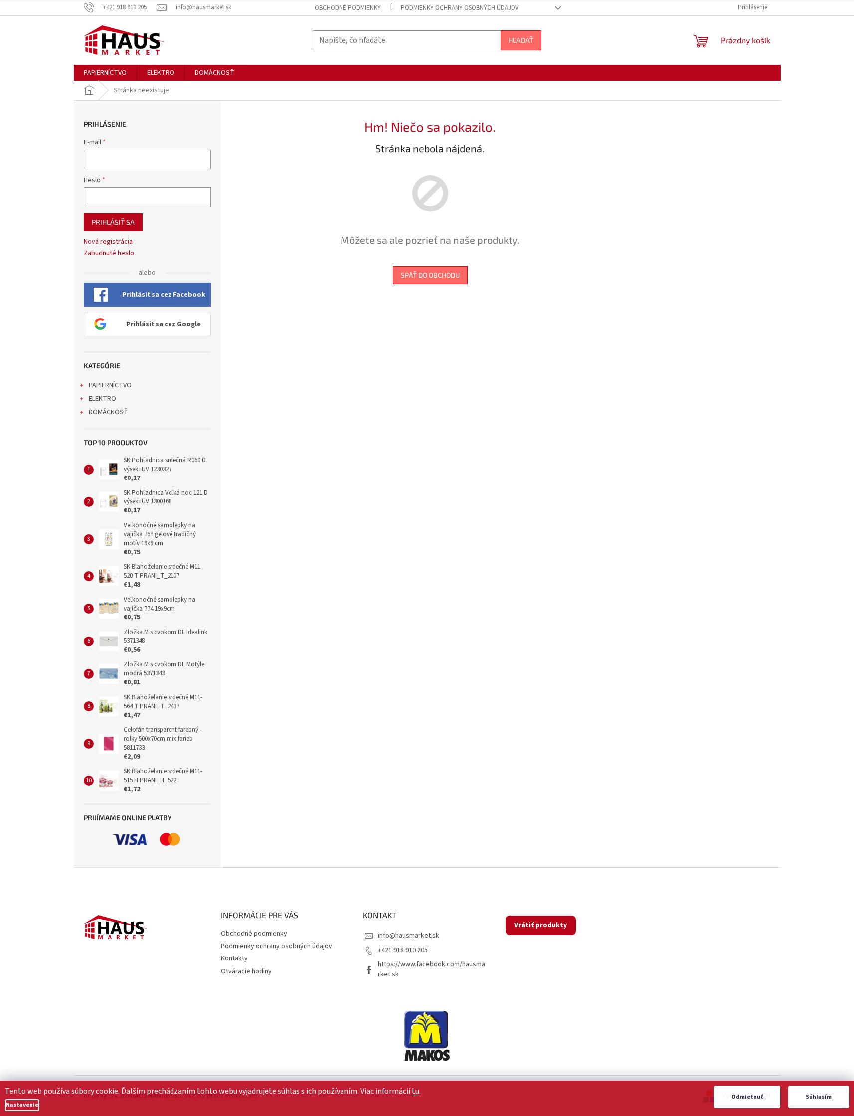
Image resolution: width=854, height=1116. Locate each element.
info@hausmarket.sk (408, 936)
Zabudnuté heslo (109, 253)
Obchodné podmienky (348, 7)
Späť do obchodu (430, 275)
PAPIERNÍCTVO (110, 385)
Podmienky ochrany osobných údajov (460, 7)
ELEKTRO (102, 399)
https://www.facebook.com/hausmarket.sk (431, 969)
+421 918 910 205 (403, 950)
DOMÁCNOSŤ (108, 412)
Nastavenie (22, 1105)
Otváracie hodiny (246, 971)
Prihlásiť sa (113, 222)
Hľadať (521, 40)
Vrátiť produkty (540, 925)
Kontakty (234, 958)
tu (415, 1091)
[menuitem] (105, 73)
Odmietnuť (747, 1097)
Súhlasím (819, 1097)
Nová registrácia (108, 242)
